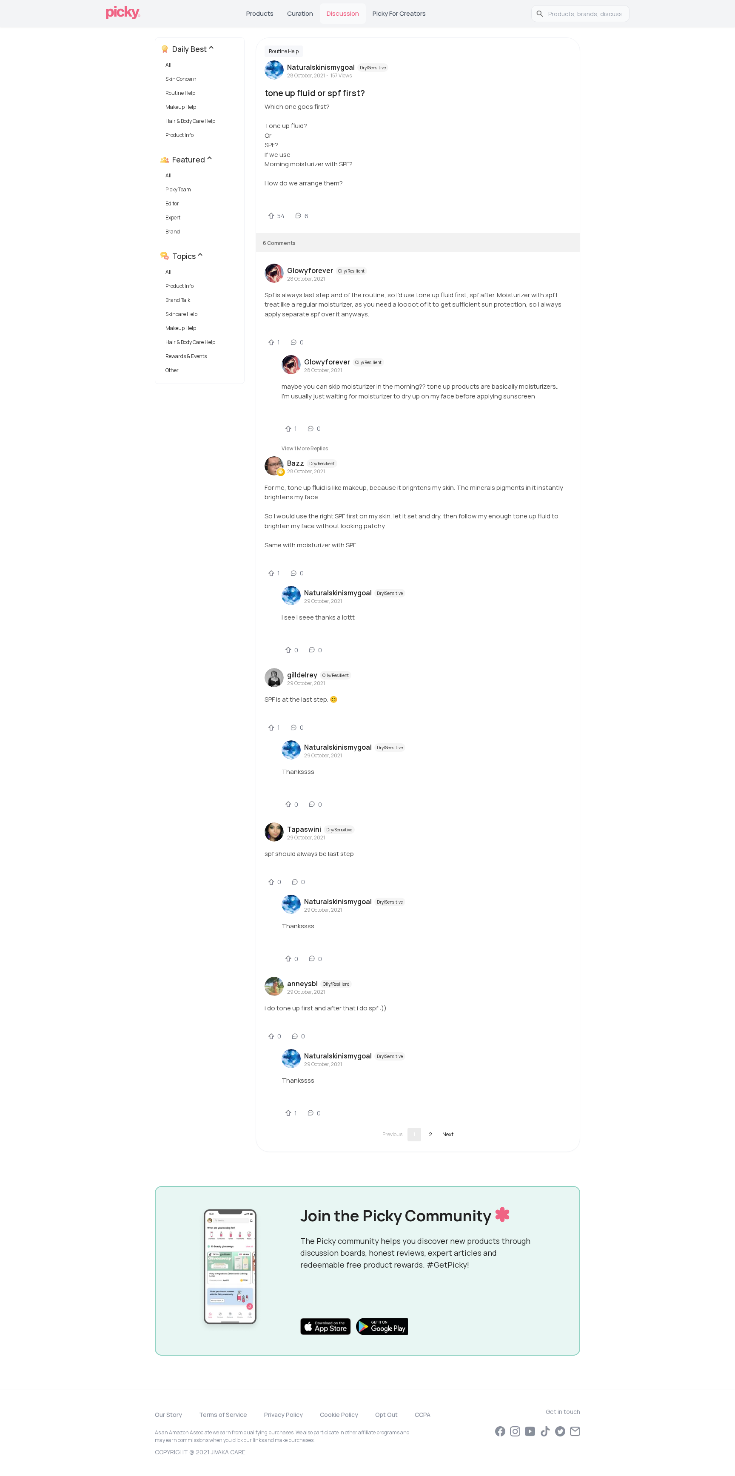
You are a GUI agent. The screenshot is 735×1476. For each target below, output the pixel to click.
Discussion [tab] (343, 13)
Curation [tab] (300, 13)
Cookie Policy (339, 1415)
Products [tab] (259, 13)
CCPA (422, 1415)
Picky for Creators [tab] (399, 13)
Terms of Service (223, 1415)
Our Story (168, 1415)
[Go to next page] (448, 1134)
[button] (201, 67)
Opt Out (386, 1415)
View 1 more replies (305, 448)
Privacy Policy (283, 1415)
